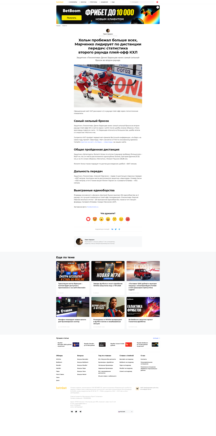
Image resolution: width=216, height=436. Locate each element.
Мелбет (58, 368)
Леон (57, 377)
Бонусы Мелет (81, 374)
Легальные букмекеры (105, 365)
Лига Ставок (60, 374)
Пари (57, 371)
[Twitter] (115, 229)
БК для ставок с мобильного (107, 376)
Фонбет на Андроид (126, 368)
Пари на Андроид (125, 365)
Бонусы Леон (81, 371)
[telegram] (80, 411)
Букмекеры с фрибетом (106, 362)
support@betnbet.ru (81, 403)
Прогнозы (93, 2)
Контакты (144, 359)
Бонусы (83, 2)
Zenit (57, 380)
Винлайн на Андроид (126, 359)
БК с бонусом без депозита (107, 359)
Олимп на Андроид (126, 371)
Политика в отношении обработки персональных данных (149, 368)
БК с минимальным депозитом (104, 372)
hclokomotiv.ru (92, 207)
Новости (64, 25)
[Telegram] (119, 229)
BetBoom (59, 362)
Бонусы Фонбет (82, 365)
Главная (58, 25)
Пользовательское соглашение (146, 363)
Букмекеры (73, 2)
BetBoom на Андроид (127, 362)
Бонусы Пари (81, 368)
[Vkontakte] (112, 229)
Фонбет (58, 365)
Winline (58, 359)
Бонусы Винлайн (82, 359)
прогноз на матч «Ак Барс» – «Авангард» (97, 142)
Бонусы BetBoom (82, 362)
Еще (113, 2)
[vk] (71, 411)
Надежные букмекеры (105, 368)
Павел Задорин (108, 34)
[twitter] (76, 411)
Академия (104, 2)
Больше (155, 338)
